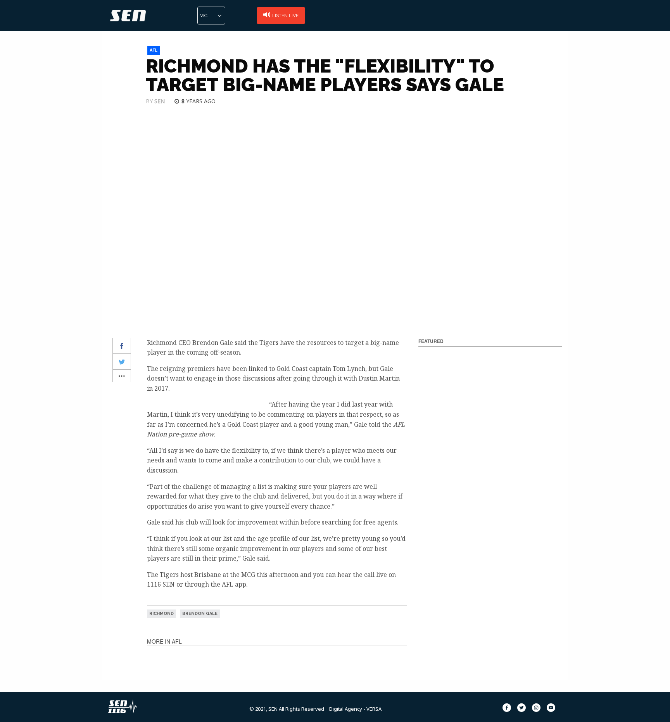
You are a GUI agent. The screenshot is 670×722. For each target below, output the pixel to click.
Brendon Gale (200, 613)
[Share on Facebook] (122, 346)
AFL (153, 50)
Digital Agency (345, 708)
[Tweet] (122, 362)
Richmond (161, 613)
